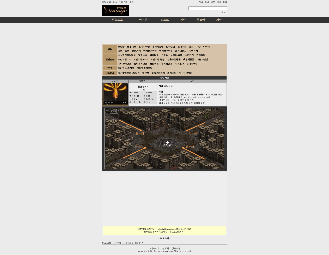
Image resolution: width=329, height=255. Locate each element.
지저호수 (179, 63)
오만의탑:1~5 (124, 59)
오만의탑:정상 (158, 59)
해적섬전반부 (150, 51)
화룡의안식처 (174, 72)
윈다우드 (182, 46)
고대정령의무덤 (144, 68)
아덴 (120, 51)
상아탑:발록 (176, 55)
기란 (198, 46)
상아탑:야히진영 (126, 68)
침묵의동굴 (157, 46)
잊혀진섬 (193, 51)
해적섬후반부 (166, 51)
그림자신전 (202, 59)
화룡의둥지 (180, 51)
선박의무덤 (192, 63)
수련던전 (189, 55)
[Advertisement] (164, 32)
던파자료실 (128, 242)
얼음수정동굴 (174, 59)
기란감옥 (200, 55)
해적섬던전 (166, 63)
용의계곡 (136, 51)
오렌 (127, 51)
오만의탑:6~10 (141, 59)
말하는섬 (170, 46)
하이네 (206, 46)
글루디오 (131, 46)
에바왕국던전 (124, 63)
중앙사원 (187, 72)
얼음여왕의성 (158, 72)
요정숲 (121, 46)
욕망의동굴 (188, 59)
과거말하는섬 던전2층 (129, 72)
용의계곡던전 (140, 63)
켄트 (191, 46)
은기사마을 (144, 46)
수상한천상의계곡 (127, 55)
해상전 (145, 72)
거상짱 (117, 242)
